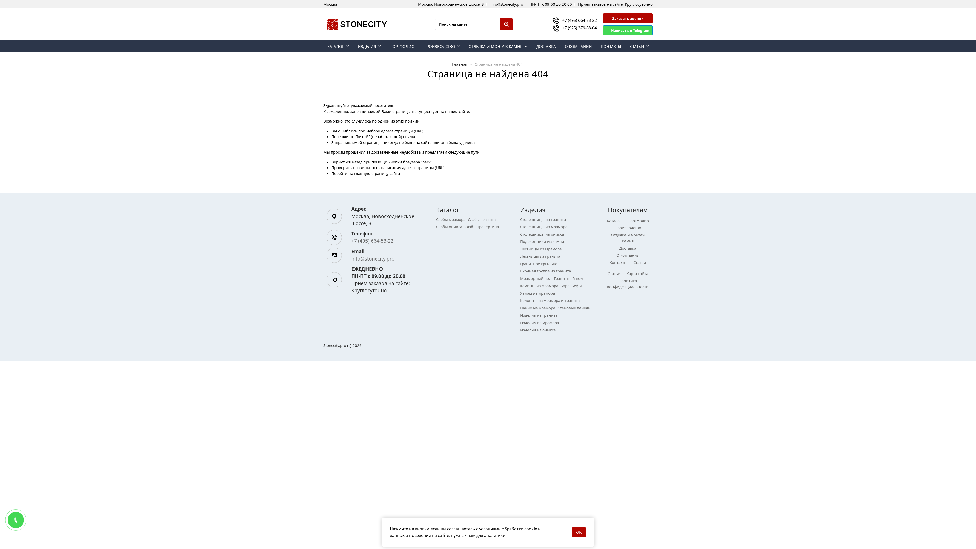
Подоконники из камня (542, 241)
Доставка (546, 46)
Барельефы (571, 285)
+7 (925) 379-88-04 (579, 28)
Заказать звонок (628, 18)
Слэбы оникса (449, 226)
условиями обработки (501, 529)
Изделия (367, 46)
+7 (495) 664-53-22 (579, 20)
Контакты (611, 46)
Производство (439, 46)
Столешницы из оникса (542, 234)
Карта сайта (637, 273)
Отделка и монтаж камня (496, 46)
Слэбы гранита (482, 219)
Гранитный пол (568, 278)
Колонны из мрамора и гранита (550, 300)
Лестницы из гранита (540, 256)
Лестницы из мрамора (541, 248)
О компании (578, 46)
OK (579, 532)
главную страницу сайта (377, 173)
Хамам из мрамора (537, 293)
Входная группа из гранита (545, 270)
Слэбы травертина (482, 226)
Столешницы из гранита (543, 219)
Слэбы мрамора (450, 219)
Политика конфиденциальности (628, 283)
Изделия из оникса (538, 329)
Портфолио (402, 46)
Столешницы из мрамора (543, 226)
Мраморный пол (535, 278)
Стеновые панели (574, 307)
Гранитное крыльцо (538, 263)
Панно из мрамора (537, 307)
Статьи (637, 46)
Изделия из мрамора (539, 322)
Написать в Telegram (630, 30)
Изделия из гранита (538, 315)
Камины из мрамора (539, 285)
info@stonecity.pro (373, 258)
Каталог (335, 46)
